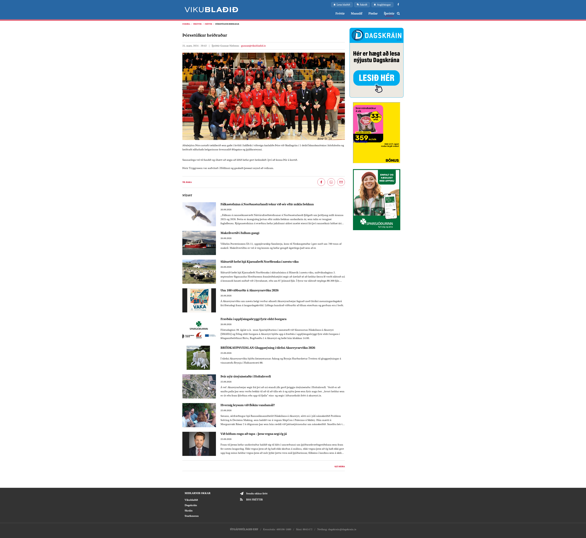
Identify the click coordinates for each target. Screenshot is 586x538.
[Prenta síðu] (331, 182)
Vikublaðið (191, 500)
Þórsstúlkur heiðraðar (227, 24)
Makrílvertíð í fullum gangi (240, 233)
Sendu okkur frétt (257, 493)
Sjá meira (340, 466)
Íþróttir (197, 24)
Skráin (189, 510)
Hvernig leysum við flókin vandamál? (248, 405)
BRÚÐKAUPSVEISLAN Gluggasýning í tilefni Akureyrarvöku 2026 (268, 348)
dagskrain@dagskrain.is (342, 529)
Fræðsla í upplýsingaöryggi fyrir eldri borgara (253, 319)
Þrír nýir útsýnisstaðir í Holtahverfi (246, 376)
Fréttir (208, 24)
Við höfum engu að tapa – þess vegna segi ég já (254, 434)
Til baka (187, 182)
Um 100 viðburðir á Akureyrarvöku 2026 (250, 290)
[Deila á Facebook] (321, 182)
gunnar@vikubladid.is (253, 45)
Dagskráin (191, 505)
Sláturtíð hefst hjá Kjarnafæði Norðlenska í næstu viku (260, 262)
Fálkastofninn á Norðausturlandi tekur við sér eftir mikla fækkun (267, 204)
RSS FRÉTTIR (254, 499)
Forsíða (186, 24)
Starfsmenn (192, 516)
